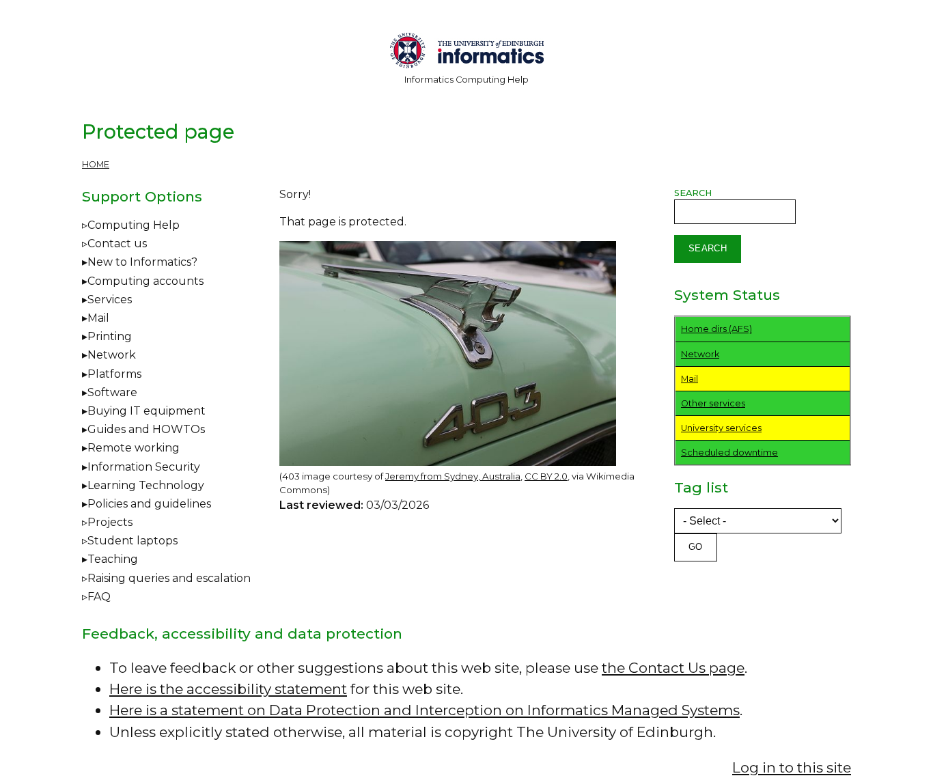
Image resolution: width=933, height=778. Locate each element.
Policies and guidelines (149, 503)
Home (95, 164)
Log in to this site (791, 767)
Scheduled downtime (729, 452)
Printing (109, 336)
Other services (713, 403)
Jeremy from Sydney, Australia (452, 476)
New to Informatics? (142, 261)
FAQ (99, 596)
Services (109, 299)
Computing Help (133, 225)
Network (111, 354)
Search (693, 193)
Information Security (143, 466)
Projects (110, 522)
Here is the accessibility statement (228, 688)
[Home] (466, 53)
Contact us (117, 243)
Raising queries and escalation (169, 578)
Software (112, 392)
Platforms (114, 373)
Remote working (133, 447)
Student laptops (132, 540)
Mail (98, 317)
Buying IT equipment (146, 410)
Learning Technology (145, 485)
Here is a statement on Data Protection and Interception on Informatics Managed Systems (424, 710)
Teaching (112, 559)
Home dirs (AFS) (716, 329)
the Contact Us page (673, 667)
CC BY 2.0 (546, 476)
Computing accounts (145, 281)
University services (721, 428)
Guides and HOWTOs (146, 429)
